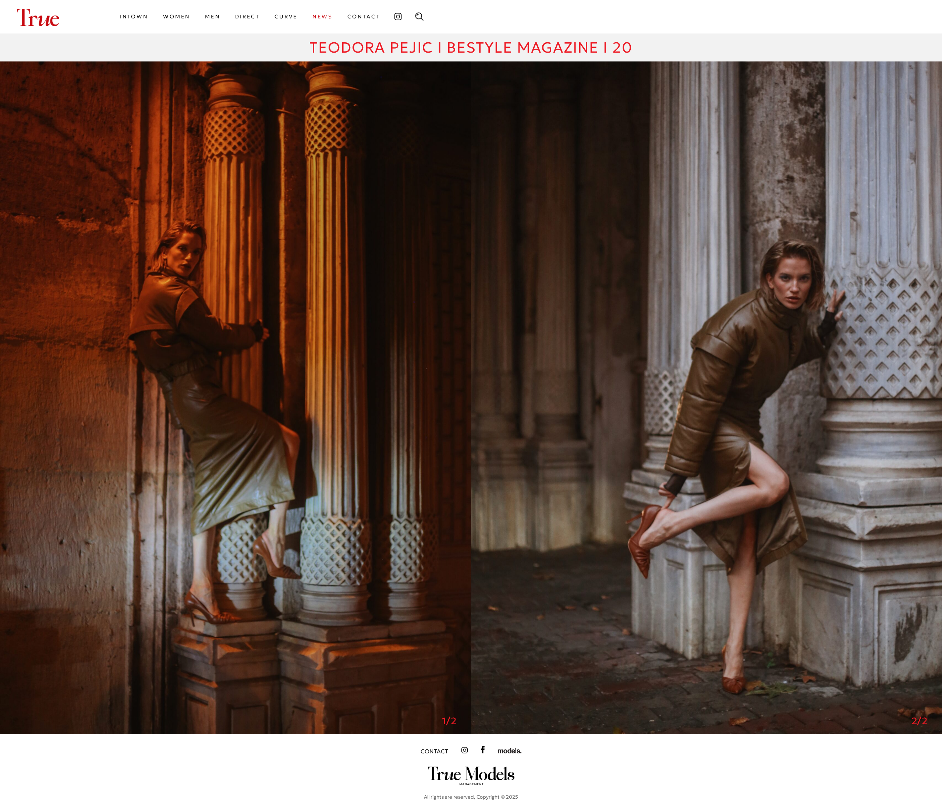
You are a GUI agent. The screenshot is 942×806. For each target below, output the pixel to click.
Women (176, 16)
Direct (247, 16)
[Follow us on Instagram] (398, 16)
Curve (286, 16)
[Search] (419, 16)
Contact (434, 751)
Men (212, 16)
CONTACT (363, 16)
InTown (134, 16)
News (322, 16)
